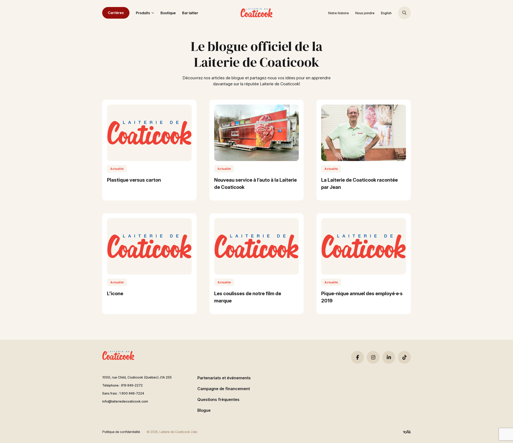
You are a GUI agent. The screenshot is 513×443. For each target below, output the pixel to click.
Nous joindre (365, 13)
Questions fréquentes (218, 399)
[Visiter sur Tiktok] (404, 357)
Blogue (204, 410)
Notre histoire (338, 13)
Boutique (168, 13)
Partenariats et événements (224, 378)
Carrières (116, 13)
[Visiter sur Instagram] (373, 357)
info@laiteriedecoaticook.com (125, 401)
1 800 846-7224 (131, 393)
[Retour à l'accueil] (256, 12)
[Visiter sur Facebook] (357, 357)
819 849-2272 (132, 385)
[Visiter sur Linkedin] (388, 357)
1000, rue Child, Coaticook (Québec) (137, 377)
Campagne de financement (223, 388)
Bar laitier (190, 13)
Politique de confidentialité (121, 432)
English (386, 13)
